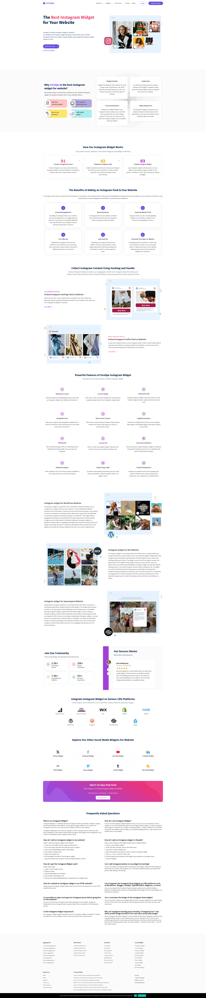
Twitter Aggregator (48, 953)
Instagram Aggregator (49, 948)
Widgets (108, 3)
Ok (135, 995)
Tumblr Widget (118, 770)
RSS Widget (138, 965)
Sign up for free (139, 980)
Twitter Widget (58, 756)
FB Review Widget (140, 967)
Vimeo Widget (88, 770)
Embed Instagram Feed (80, 950)
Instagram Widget (140, 946)
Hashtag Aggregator (48, 960)
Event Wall (107, 948)
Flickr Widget (57, 770)
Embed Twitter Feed (79, 955)
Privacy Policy (47, 985)
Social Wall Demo (140, 982)
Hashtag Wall (108, 950)
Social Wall (107, 946)
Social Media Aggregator (49, 946)
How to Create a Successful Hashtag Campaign (86, 980)
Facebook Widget (88, 756)
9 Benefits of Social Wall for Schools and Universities (88, 978)
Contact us (46, 982)
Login (142, 3)
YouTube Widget (118, 756)
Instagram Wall (108, 955)
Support (45, 980)
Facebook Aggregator (49, 950)
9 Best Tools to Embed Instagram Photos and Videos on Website (91, 982)
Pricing (127, 3)
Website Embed (108, 960)
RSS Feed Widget (148, 770)
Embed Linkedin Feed (79, 953)
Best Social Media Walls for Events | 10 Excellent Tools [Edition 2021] (92, 990)
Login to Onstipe (139, 978)
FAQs (44, 978)
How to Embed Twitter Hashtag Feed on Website (87, 975)
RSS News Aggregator (49, 955)
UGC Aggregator (47, 958)
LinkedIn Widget (148, 756)
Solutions (99, 3)
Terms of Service (47, 987)
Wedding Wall (108, 958)
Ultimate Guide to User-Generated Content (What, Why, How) (90, 987)
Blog (44, 975)
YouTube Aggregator (48, 962)
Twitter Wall (107, 953)
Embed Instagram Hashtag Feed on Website (64, 294)
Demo (134, 3)
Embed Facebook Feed (80, 946)
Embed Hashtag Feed (79, 948)
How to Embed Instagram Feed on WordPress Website (88, 985)
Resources (118, 3)
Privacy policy (142, 995)
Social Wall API (108, 962)
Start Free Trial (155, 3)
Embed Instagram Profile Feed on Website (127, 339)
